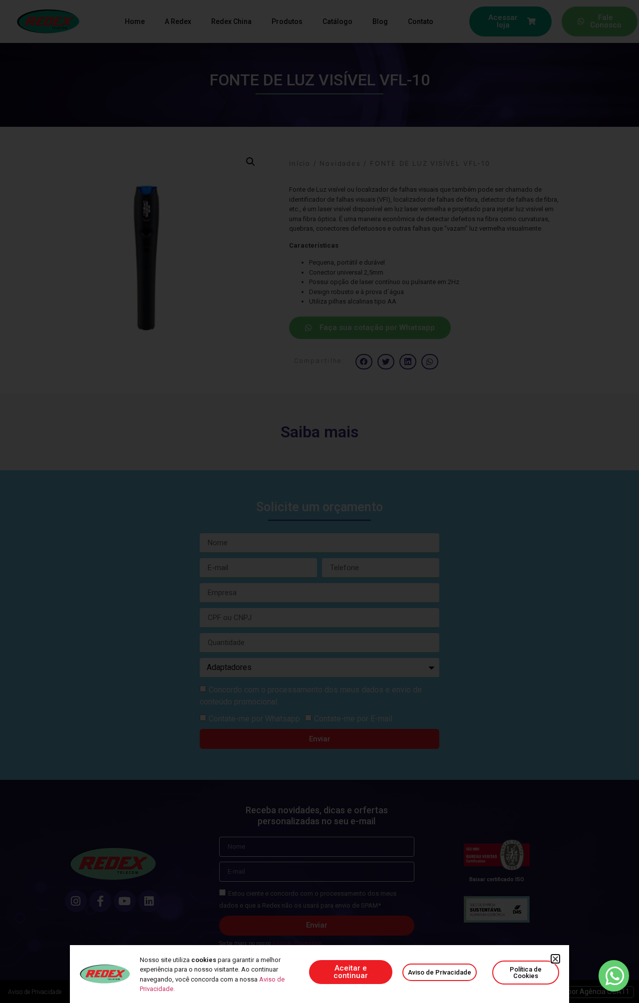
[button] (555, 959)
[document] (319, 501)
